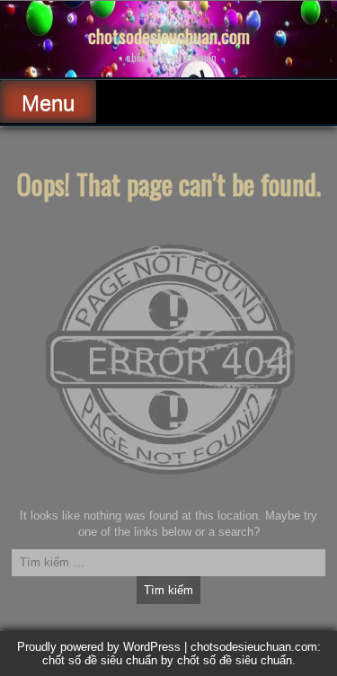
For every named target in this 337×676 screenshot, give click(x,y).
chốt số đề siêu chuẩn (234, 660)
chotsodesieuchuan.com (169, 35)
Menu (48, 103)
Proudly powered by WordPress (99, 647)
